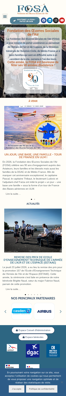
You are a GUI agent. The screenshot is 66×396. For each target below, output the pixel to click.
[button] (5, 16)
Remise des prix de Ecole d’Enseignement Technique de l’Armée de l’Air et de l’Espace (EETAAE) (33, 259)
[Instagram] (56, 20)
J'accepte (16, 389)
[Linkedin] (50, 20)
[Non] (61, 382)
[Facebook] (44, 20)
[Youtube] (62, 20)
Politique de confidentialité (41, 389)
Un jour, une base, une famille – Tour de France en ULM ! (33, 156)
